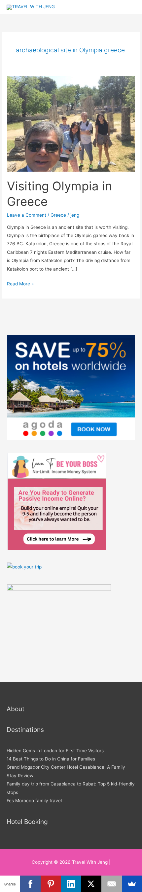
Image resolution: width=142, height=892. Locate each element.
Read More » (20, 283)
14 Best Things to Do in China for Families (51, 758)
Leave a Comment (26, 215)
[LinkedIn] (71, 884)
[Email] (111, 884)
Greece (58, 215)
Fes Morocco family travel (34, 800)
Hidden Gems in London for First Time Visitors (55, 750)
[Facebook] (30, 884)
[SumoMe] (132, 884)
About (15, 709)
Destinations (25, 730)
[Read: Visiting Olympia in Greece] (71, 123)
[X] (91, 884)
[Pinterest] (51, 884)
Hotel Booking (27, 822)
